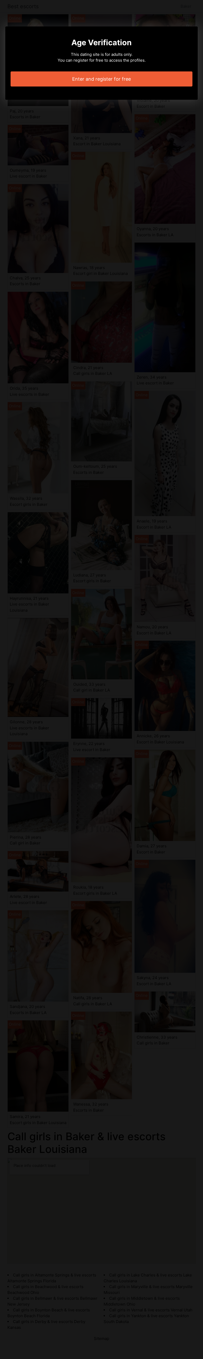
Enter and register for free (101, 79)
